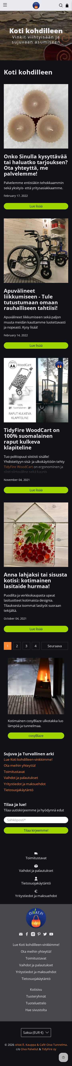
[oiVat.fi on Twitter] (45, 935)
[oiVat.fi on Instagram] (33, 935)
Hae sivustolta (36, 1010)
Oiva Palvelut (29, 1049)
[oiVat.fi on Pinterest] (39, 935)
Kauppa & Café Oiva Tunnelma (46, 1045)
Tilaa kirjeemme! (36, 830)
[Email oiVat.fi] (21, 935)
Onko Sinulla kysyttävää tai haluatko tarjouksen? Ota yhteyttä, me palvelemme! (36, 165)
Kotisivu (36, 989)
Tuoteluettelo (36, 1003)
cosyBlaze (36, 735)
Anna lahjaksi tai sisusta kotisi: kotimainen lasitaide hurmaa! (35, 580)
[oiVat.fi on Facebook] (27, 935)
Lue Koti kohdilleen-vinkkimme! (28, 759)
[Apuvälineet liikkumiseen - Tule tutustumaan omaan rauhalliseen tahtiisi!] (36, 250)
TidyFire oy (49, 1049)
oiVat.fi (19, 1045)
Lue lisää (36, 206)
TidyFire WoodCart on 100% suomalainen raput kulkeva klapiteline (32, 439)
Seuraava (55, 646)
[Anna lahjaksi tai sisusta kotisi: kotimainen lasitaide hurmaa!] (36, 534)
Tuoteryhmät (36, 996)
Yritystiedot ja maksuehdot (25, 784)
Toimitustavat (14, 771)
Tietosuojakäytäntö (18, 790)
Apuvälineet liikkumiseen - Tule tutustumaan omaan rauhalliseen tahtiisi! (31, 299)
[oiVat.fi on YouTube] (51, 935)
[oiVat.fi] (36, 5)
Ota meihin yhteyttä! (20, 765)
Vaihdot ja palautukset (21, 777)
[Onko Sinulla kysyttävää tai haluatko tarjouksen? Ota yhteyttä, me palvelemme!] (36, 116)
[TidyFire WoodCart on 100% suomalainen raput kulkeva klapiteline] (36, 390)
